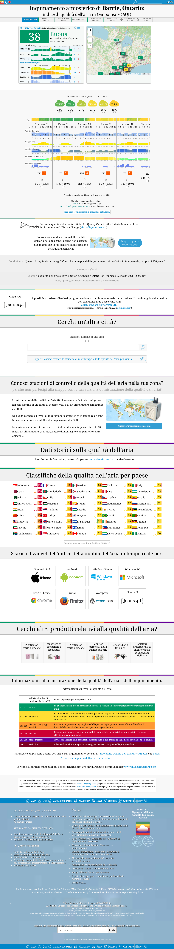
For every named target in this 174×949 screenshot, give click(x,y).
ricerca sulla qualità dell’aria (34, 828)
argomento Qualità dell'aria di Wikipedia (123, 753)
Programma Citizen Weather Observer (90, 845)
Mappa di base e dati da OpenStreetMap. (91, 872)
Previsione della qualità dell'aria (29, 857)
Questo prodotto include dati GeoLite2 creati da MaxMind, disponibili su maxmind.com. (100, 827)
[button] (126, 71)
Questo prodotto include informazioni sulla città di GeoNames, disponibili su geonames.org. (96, 833)
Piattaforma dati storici (25, 865)
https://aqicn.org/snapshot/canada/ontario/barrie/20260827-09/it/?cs (87, 280)
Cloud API (132, 592)
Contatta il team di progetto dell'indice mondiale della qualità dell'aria (40, 817)
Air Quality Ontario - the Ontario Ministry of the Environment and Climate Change (86, 905)
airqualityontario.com (93, 227)
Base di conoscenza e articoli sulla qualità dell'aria (38, 834)
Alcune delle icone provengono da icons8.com (94, 864)
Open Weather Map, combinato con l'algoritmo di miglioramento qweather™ (96, 840)
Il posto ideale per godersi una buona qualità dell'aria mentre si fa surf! (98, 877)
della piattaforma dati (101, 459)
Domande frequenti (26, 846)
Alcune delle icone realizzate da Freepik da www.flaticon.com (93, 859)
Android (72, 569)
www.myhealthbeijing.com (140, 766)
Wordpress (102, 593)
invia (112, 930)
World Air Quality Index (87, 783)
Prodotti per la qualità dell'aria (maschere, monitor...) (39, 860)
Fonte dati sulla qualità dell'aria (29, 852)
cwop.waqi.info (79, 847)
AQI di (30, 28)
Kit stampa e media (23, 821)
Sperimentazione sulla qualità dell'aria (32, 836)
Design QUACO (79, 882)
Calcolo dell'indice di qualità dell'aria (31, 854)
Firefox (72, 593)
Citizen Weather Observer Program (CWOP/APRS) (86, 903)
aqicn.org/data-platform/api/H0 (99, 304)
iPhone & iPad (42, 569)
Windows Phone (102, 569)
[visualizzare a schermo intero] (78, 27)
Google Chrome (42, 593)
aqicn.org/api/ (123, 307)
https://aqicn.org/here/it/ (87, 269)
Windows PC (132, 569)
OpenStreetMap (135, 74)
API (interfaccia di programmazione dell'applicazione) (40, 862)
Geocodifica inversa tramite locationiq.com (93, 868)
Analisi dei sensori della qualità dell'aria (33, 839)
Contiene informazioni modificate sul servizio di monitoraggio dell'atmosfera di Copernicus (95, 853)
